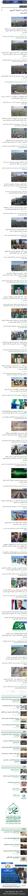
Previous (23, 691)
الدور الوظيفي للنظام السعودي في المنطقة (11, 775)
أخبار (25, 17)
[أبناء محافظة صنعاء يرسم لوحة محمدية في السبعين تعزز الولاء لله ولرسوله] (19, 155)
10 (25, 693)
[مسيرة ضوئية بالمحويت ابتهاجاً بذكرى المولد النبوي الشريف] (19, 473)
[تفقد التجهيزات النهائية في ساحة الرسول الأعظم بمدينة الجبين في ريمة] (19, 382)
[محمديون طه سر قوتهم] (23, 771)
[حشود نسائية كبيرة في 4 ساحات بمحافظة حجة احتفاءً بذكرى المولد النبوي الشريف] (19, 200)
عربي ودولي (24, 240)
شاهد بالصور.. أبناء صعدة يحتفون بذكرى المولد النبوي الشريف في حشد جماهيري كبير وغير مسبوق (14, 54)
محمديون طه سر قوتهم (15, 769)
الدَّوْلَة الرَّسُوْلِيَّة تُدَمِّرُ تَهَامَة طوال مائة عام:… (11, 838)
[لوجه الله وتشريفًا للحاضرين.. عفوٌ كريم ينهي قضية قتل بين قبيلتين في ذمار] (23, 761)
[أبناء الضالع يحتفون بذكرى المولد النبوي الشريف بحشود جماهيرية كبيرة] (19, 222)
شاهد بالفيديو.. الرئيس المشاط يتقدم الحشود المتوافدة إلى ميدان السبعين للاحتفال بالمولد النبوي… (14, 343)
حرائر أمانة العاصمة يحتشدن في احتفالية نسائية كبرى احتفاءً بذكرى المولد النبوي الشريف (16, 30)
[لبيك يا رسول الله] (23, 796)
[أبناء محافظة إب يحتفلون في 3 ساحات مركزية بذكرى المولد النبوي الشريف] (19, 89)
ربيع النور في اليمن (15, 788)
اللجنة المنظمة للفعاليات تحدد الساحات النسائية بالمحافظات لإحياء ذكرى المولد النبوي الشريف (14, 635)
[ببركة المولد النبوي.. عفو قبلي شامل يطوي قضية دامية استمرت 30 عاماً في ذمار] (23, 736)
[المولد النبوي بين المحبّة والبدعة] (23, 784)
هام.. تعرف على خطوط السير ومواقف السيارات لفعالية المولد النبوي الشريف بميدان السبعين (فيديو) (14, 434)
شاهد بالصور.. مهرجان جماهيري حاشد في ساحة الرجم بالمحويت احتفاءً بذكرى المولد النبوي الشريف (15, 185)
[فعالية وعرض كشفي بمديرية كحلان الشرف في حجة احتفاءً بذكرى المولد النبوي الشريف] (19, 583)
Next (21, 693)
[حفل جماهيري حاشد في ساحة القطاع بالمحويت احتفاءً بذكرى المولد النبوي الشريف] (19, 133)
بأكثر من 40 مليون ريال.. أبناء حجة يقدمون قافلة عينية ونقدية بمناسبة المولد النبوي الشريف (15, 680)
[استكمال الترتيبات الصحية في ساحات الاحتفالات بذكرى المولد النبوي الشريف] (19, 650)
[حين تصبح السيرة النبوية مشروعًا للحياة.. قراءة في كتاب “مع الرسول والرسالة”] (23, 726)
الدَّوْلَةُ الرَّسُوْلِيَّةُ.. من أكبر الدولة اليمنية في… (11, 831)
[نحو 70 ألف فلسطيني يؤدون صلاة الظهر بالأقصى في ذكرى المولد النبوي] (19, 244)
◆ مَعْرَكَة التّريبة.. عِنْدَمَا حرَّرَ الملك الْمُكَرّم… (11, 844)
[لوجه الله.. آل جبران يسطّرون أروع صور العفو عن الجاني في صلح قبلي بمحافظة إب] (23, 748)
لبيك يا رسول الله (16, 795)
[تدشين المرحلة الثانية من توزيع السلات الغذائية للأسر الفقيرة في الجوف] (19, 494)
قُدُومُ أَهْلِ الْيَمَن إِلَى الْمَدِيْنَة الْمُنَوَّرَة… (12, 857)
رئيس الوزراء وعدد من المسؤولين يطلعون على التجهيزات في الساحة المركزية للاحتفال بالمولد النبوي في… (14, 546)
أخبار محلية (24, 622)
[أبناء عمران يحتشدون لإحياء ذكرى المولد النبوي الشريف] (19, 69)
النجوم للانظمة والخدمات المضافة (10, 893)
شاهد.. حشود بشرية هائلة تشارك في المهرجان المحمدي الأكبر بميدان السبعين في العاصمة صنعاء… (15, 274)
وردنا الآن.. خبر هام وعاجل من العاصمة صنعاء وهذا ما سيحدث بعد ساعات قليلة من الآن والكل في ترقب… (14, 367)
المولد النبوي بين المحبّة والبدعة (13, 782)
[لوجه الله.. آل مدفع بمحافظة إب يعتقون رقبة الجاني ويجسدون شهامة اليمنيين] (23, 742)
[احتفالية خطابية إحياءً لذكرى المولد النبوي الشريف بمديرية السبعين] (19, 515)
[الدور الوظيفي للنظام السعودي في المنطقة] (23, 777)
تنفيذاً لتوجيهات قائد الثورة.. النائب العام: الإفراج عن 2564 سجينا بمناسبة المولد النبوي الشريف (15, 458)
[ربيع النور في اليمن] (23, 790)
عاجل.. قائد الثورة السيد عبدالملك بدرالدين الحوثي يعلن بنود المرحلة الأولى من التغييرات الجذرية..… (14, 298)
